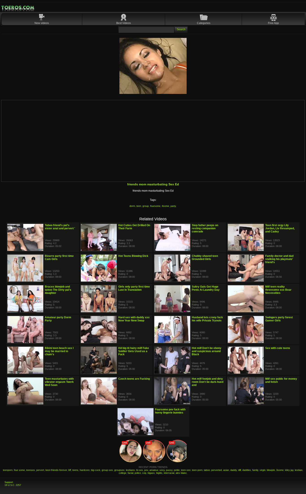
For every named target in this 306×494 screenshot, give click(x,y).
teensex (30, 470)
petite (177, 470)
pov (146, 470)
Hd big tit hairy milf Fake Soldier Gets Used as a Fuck (133, 351)
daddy (233, 470)
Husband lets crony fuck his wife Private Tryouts (207, 319)
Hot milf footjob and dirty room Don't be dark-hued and (207, 382)
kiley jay (289, 470)
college (122, 473)
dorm (132, 206)
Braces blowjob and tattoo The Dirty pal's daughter (58, 290)
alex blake (181, 473)
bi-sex (139, 470)
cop (144, 473)
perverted (216, 470)
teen (138, 206)
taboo (207, 470)
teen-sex (186, 470)
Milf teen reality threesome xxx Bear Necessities (278, 290)
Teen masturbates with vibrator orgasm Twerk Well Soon (59, 382)
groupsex (119, 470)
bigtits (159, 473)
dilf (239, 470)
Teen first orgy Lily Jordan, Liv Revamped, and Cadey (280, 228)
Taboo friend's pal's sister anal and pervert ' (60, 227)
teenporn (8, 470)
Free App (273, 23)
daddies (246, 470)
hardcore (85, 470)
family (255, 470)
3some (280, 470)
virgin (262, 470)
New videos (41, 23)
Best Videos (123, 23)
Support (8, 482)
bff (69, 470)
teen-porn (197, 470)
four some (19, 470)
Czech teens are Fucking (134, 378)
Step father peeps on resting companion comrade (205, 228)
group (145, 206)
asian (226, 470)
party (173, 206)
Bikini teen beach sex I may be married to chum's (59, 351)
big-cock (95, 470)
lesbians (130, 470)
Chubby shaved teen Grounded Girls (205, 257)
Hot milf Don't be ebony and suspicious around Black (206, 351)
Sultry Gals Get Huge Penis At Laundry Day (206, 288)
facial (130, 473)
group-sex (107, 470)
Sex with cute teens (277, 348)
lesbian (298, 470)
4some (165, 206)
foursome (155, 206)
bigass (151, 473)
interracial (169, 473)
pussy (169, 470)
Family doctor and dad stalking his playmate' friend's (279, 259)
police (138, 473)
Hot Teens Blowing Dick (133, 256)
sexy (162, 470)
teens (75, 470)
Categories (203, 23)
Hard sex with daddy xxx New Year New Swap (134, 319)
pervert (40, 470)
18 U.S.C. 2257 (12, 485)
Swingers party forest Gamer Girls (279, 319)
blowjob (271, 470)
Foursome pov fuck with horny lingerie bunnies (170, 411)
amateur (153, 470)
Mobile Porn (18, 8)
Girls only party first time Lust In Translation (134, 288)
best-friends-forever (56, 470)
